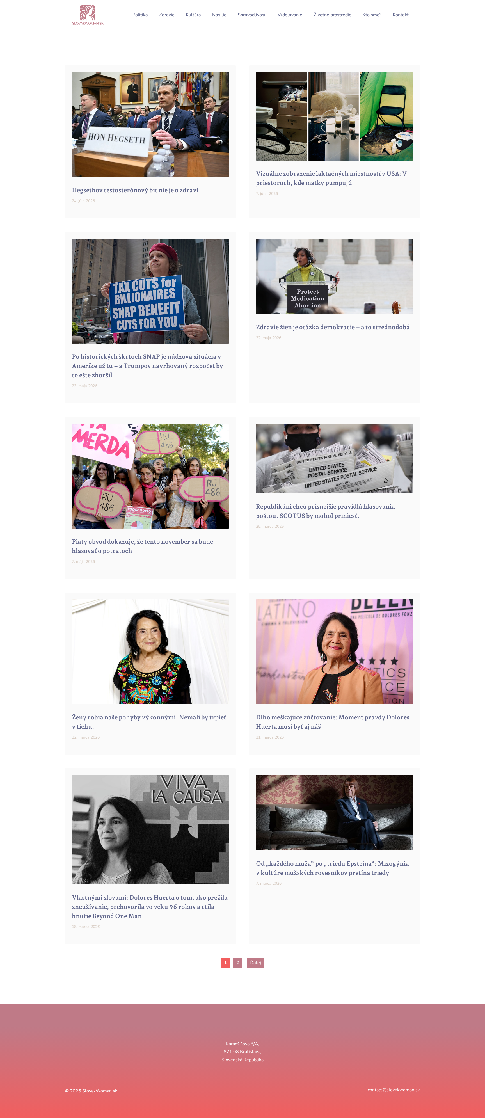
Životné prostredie (332, 15)
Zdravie (167, 15)
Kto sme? (372, 15)
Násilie (219, 15)
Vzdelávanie (290, 15)
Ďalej (255, 963)
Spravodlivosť (252, 15)
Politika (140, 15)
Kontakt (401, 15)
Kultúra (193, 15)
